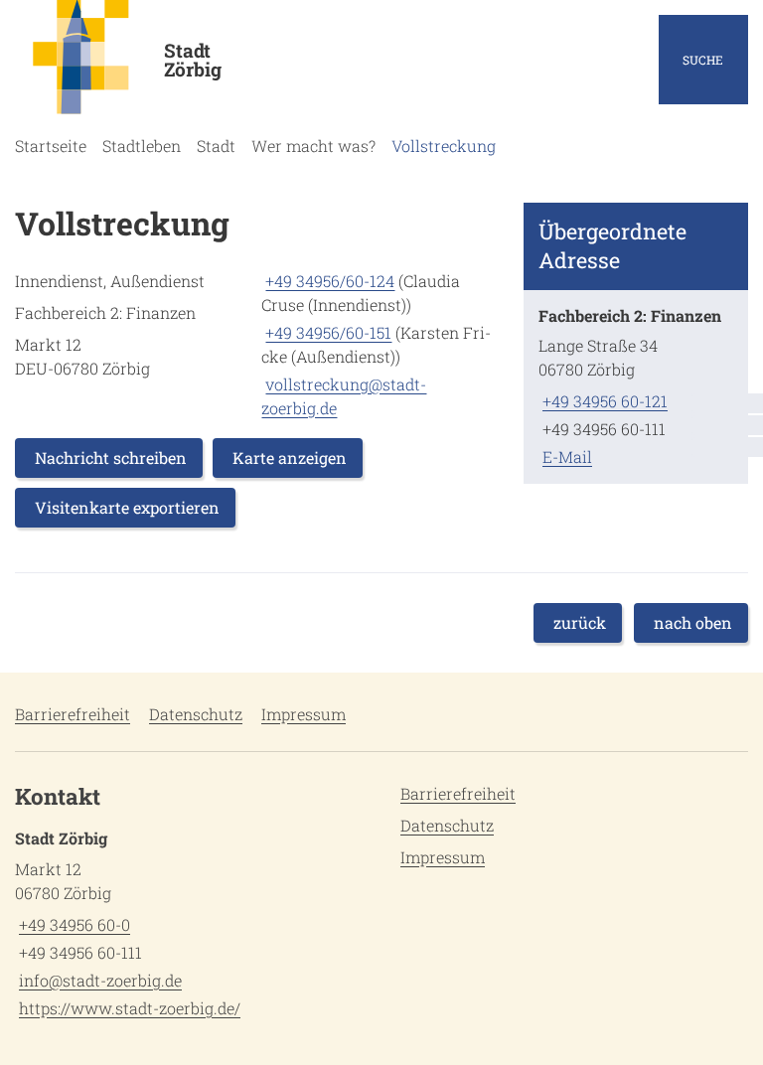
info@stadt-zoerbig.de (98, 980)
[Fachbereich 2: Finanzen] (635, 387)
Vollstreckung (443, 145)
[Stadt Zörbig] (191, 924)
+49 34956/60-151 (326, 332)
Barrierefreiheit (72, 713)
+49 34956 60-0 (72, 924)
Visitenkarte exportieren (127, 507)
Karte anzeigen (289, 457)
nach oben (693, 622)
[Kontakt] (727, 403)
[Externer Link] (727, 425)
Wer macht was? (313, 145)
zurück (579, 622)
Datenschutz (195, 713)
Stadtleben (141, 145)
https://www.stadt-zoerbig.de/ (127, 1007)
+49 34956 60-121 (603, 400)
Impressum (303, 713)
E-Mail (565, 456)
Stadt (216, 145)
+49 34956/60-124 (327, 280)
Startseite (50, 145)
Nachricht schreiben (111, 457)
